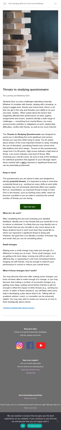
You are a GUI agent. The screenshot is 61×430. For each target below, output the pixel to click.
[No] (57, 421)
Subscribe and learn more (30, 370)
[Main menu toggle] (55, 4)
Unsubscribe (30, 373)
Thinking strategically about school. (19, 308)
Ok (23, 426)
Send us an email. (30, 398)
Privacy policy (34, 426)
